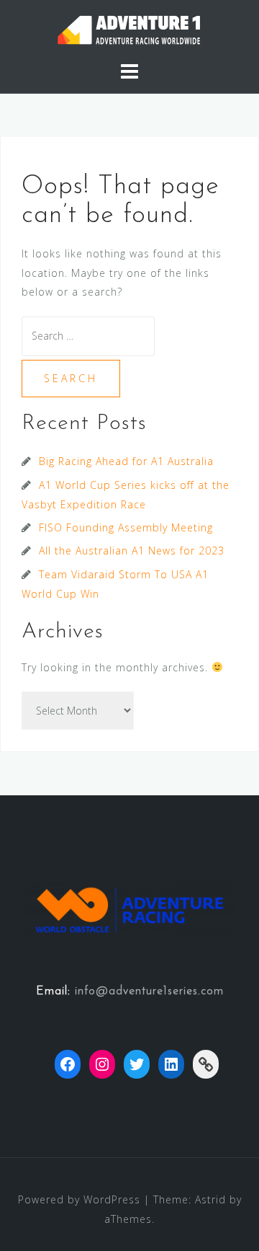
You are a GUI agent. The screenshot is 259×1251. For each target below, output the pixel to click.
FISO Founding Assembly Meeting (126, 527)
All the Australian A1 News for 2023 (131, 550)
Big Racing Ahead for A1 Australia (126, 461)
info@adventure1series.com (149, 991)
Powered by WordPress (79, 1199)
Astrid (210, 1199)
